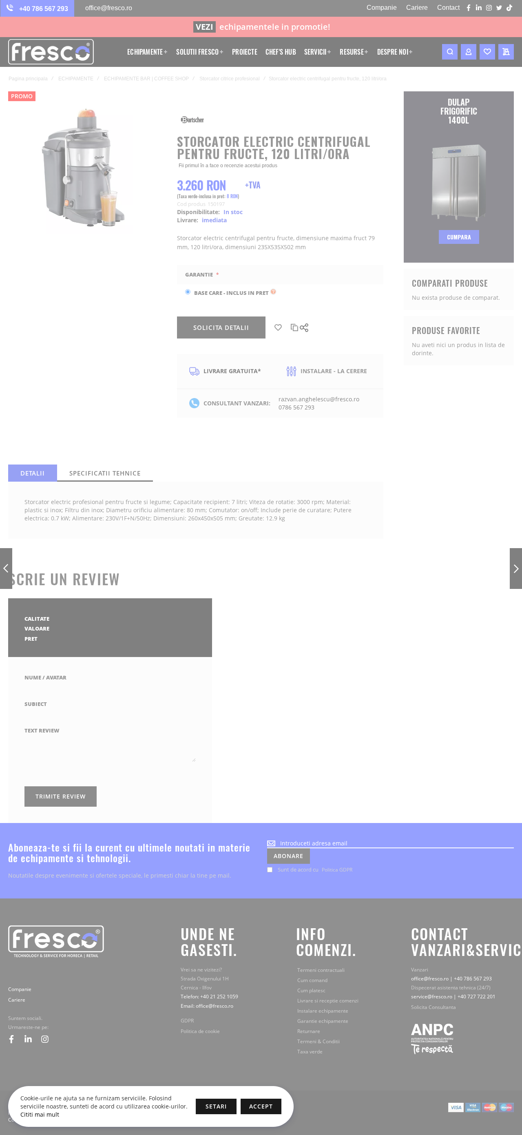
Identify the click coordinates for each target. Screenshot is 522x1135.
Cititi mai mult (39, 1114)
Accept (261, 1106)
